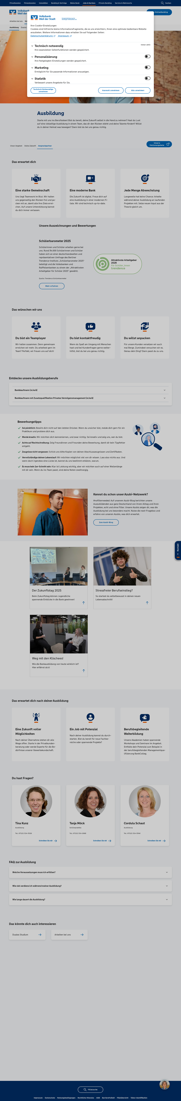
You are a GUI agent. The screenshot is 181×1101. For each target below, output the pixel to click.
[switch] (147, 56)
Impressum (63, 35)
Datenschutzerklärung (42, 35)
